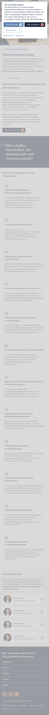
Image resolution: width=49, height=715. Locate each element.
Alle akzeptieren (33, 24)
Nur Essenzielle (12, 24)
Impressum (19, 35)
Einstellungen (11, 30)
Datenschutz (8, 35)
